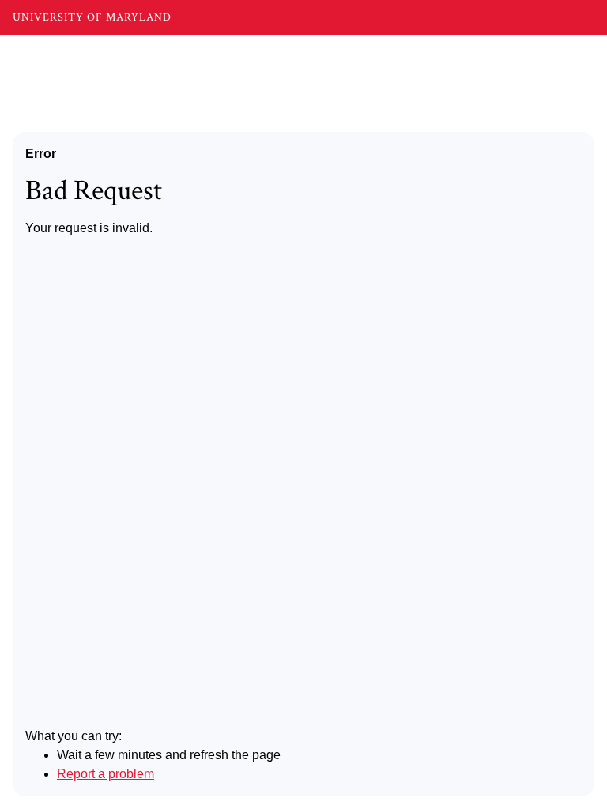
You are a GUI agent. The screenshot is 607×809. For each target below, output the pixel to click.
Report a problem (105, 774)
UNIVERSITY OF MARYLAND (92, 17)
